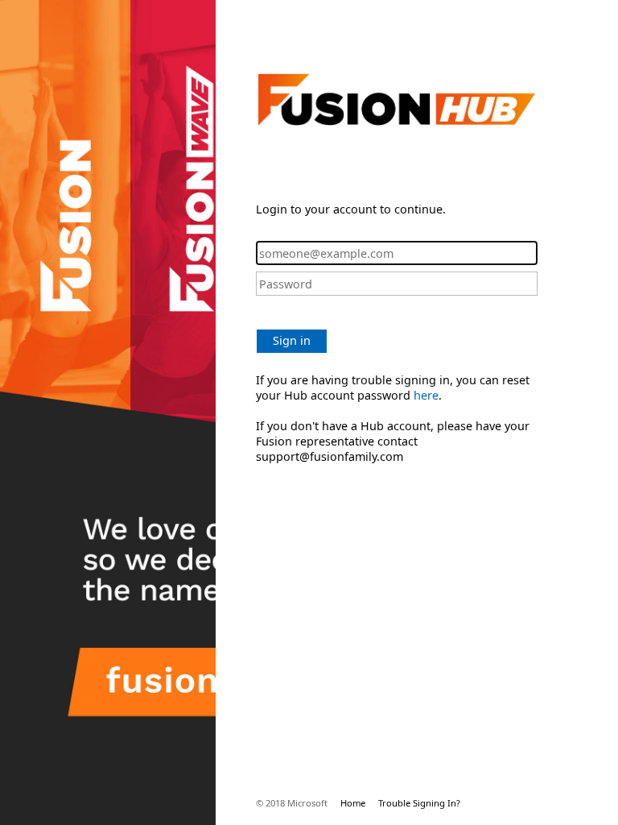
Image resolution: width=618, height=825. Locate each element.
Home (352, 803)
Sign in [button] (292, 340)
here (426, 395)
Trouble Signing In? (419, 803)
